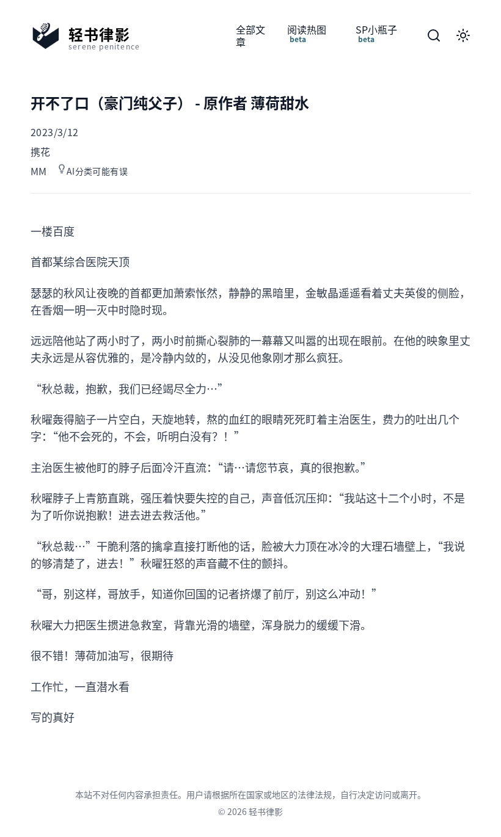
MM (39, 171)
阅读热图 (306, 33)
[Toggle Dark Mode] (463, 35)
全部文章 (250, 35)
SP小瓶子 (376, 33)
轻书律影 (266, 811)
